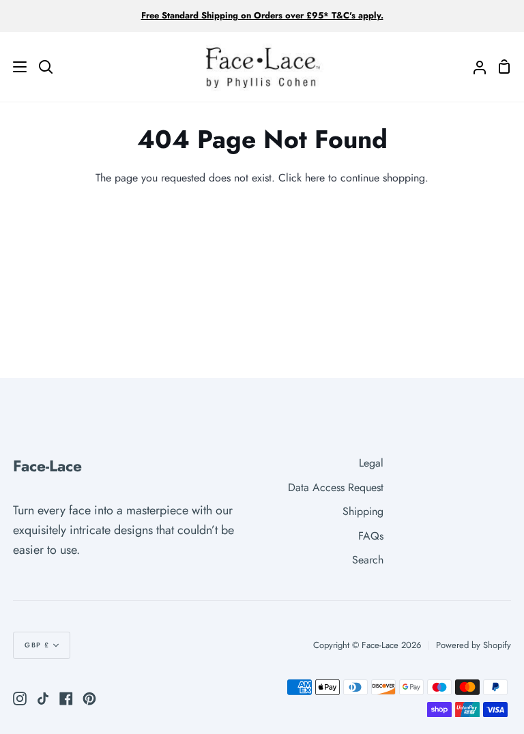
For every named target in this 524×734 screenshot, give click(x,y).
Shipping (363, 511)
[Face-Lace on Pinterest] (89, 698)
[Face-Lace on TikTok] (43, 698)
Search (367, 560)
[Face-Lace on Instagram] (20, 698)
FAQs (370, 536)
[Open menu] (14, 66)
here (315, 178)
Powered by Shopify (473, 644)
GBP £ (37, 645)
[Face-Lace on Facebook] (66, 698)
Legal (371, 463)
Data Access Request (335, 487)
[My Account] (474, 67)
